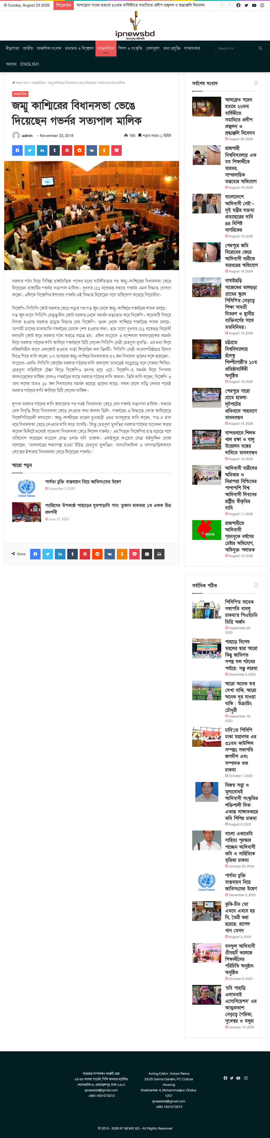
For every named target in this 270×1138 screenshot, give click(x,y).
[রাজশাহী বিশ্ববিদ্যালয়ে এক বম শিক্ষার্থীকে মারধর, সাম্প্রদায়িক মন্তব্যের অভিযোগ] (206, 155)
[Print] (159, 554)
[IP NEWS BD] (135, 25)
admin (27, 135)
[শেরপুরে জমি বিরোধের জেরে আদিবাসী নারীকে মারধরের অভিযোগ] (206, 252)
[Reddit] (79, 150)
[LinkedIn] (42, 150)
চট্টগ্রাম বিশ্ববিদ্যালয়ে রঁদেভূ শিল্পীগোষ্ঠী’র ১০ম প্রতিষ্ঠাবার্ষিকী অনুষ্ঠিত (241, 359)
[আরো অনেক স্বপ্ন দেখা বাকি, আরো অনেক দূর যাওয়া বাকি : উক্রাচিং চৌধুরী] (206, 690)
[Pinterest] (67, 150)
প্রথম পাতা (22, 83)
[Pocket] (116, 150)
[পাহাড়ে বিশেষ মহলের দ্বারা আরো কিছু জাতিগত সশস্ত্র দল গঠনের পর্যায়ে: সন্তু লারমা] (206, 648)
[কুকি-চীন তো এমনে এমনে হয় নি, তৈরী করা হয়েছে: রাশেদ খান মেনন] (206, 911)
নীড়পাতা (12, 48)
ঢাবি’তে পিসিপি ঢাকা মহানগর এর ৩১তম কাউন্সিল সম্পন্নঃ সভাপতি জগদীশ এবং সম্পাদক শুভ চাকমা (240, 750)
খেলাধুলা (153, 48)
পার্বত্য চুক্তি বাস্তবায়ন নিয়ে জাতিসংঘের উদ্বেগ (83, 482)
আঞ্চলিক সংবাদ (49, 48)
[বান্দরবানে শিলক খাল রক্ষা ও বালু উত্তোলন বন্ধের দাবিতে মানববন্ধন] (206, 440)
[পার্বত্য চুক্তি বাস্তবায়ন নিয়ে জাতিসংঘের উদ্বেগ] (26, 488)
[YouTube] (239, 1078)
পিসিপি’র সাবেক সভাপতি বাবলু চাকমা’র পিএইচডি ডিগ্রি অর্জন (241, 612)
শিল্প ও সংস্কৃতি (130, 48)
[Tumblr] (54, 150)
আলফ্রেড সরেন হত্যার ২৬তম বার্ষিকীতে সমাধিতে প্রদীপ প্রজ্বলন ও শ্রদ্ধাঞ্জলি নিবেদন (140, 5)
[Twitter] (30, 150)
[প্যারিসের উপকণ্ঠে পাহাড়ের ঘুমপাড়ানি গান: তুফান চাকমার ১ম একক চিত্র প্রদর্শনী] (26, 512)
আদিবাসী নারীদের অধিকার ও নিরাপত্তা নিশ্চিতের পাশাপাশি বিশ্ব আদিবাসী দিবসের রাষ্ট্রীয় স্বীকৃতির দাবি (241, 488)
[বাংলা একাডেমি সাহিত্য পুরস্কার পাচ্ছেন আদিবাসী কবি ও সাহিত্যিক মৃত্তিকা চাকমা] (206, 840)
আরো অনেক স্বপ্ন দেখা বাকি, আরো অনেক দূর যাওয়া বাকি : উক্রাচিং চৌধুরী (240, 697)
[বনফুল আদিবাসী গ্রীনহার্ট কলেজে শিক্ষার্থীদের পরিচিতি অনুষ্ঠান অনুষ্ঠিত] (206, 953)
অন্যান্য (11, 64)
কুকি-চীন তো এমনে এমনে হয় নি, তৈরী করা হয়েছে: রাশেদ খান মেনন (240, 917)
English (29, 64)
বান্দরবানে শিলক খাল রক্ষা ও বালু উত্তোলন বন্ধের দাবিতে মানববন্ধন (241, 443)
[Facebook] (17, 150)
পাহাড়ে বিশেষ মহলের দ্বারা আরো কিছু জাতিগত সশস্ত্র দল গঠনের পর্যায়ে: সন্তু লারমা (241, 655)
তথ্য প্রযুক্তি (171, 48)
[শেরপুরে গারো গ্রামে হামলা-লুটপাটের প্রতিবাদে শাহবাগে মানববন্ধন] (206, 398)
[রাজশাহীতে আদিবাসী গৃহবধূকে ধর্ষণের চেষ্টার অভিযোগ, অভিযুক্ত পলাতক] (206, 530)
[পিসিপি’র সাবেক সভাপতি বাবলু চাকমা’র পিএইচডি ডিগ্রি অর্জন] (206, 609)
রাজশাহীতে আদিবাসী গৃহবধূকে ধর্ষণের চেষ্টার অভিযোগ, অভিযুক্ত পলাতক (240, 536)
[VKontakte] (91, 150)
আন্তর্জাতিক (106, 48)
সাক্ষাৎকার (192, 48)
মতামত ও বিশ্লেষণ (79, 48)
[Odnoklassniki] (104, 150)
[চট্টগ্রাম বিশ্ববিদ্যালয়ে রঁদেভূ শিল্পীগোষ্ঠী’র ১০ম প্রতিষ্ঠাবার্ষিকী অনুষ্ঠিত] (206, 349)
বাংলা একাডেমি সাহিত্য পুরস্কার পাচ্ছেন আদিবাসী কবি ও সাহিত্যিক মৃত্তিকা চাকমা (240, 847)
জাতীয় (28, 48)
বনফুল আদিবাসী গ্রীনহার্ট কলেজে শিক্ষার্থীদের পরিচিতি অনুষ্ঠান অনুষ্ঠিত (240, 959)
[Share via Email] (147, 554)
